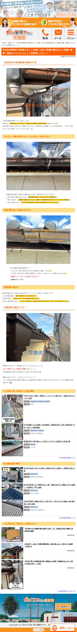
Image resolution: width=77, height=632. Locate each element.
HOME (4, 43)
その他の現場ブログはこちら (66, 591)
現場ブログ (11, 43)
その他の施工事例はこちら (67, 458)
